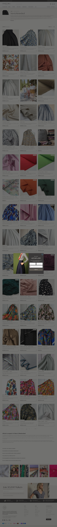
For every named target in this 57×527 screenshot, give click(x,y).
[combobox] (31, 266)
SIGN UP (36, 269)
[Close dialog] (42, 254)
